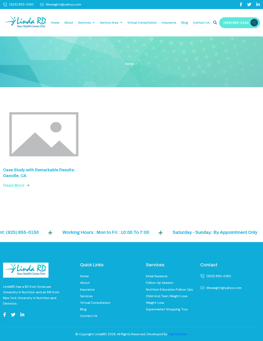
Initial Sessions (156, 276)
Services (84, 22)
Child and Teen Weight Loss (167, 296)
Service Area (109, 22)
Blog (184, 22)
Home (55, 22)
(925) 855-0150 (21, 4)
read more (13, 185)
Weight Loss (155, 302)
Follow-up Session (159, 283)
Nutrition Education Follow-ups (169, 289)
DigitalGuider (178, 334)
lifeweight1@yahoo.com (63, 4)
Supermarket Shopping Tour (167, 309)
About (68, 22)
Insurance (169, 22)
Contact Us (201, 22)
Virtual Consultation (142, 22)
